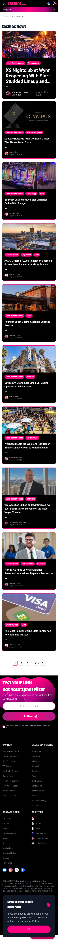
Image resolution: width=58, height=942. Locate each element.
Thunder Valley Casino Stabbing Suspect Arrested (27, 323)
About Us (6, 819)
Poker (34, 776)
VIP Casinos (7, 766)
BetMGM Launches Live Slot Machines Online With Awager (25, 201)
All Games (36, 761)
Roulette (35, 771)
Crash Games (37, 781)
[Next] (43, 663)
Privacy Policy (31, 921)
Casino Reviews (8, 791)
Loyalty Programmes (10, 781)
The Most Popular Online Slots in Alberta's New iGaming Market (27, 632)
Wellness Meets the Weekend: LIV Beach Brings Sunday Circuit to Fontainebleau (27, 445)
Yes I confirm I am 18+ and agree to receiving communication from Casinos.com (28, 727)
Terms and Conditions (20, 891)
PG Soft (35, 796)
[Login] (54, 3)
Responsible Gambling (11, 833)
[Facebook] (23, 870)
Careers (5, 828)
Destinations (7, 848)
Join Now (27, 716)
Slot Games (36, 751)
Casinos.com (7, 17)
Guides (5, 838)
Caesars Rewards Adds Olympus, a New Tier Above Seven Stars (26, 140)
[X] (17, 870)
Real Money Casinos (10, 756)
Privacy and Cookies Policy (43, 891)
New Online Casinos (10, 761)
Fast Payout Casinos (10, 786)
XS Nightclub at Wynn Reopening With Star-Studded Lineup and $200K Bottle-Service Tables (28, 76)
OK (29, 929)
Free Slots (36, 756)
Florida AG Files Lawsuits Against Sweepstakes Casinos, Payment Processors (28, 571)
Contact (5, 824)
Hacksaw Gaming (39, 801)
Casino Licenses (9, 796)
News (4, 843)
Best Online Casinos (10, 751)
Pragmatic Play (38, 791)
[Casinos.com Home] (17, 3)
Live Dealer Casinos (10, 771)
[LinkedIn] (4, 870)
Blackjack (35, 766)
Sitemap (5, 858)
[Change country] (48, 3)
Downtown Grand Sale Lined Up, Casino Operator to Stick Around (26, 384)
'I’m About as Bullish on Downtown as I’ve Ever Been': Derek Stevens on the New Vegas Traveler (27, 509)
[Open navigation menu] (4, 3)
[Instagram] (11, 870)
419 (37, 663)
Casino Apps (7, 776)
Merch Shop (7, 863)
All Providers (37, 786)
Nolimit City (36, 806)
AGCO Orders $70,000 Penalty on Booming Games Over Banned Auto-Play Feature (28, 262)
